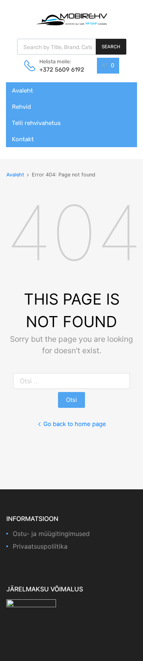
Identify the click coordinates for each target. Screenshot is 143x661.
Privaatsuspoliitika (40, 546)
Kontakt (23, 139)
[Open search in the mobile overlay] (71, 47)
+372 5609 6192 (58, 69)
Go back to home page (74, 424)
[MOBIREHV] (71, 19)
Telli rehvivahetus (36, 123)
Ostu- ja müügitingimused (51, 534)
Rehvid (21, 106)
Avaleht (22, 90)
